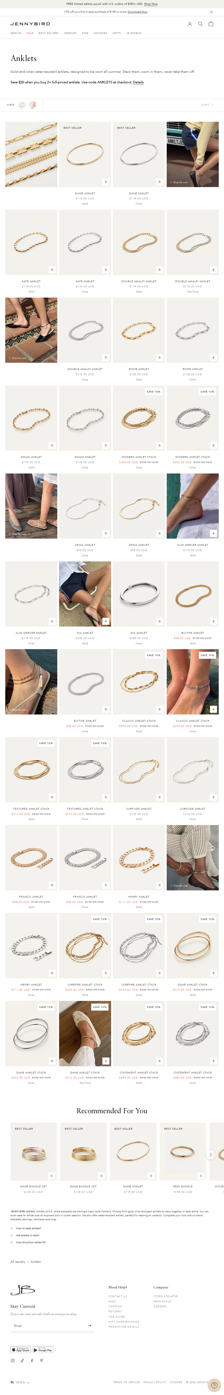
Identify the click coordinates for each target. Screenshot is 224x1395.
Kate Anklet (31, 281)
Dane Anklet (85, 193)
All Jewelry (17, 1262)
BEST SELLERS (49, 33)
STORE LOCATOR (166, 1296)
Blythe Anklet (193, 633)
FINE (85, 33)
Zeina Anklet (85, 545)
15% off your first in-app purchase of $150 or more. (105, 12)
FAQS (112, 1301)
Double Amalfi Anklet (139, 281)
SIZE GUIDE (116, 1316)
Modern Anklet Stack (139, 457)
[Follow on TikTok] (22, 1360)
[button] (89, 1326)
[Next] (210, 1154)
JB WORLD (133, 33)
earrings (27, 1219)
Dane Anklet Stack (193, 984)
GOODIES (100, 33)
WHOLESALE (163, 1301)
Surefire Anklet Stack (85, 984)
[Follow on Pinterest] (41, 1360)
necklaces (39, 1219)
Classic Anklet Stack (139, 721)
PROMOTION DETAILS (124, 1327)
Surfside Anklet (139, 809)
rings (53, 1219)
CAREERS (160, 1306)
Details (138, 82)
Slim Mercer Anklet (192, 545)
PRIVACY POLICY (155, 1382)
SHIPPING (115, 1306)
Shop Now (151, 4)
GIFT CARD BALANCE (124, 1322)
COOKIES (176, 1382)
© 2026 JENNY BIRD (200, 1382)
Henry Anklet (139, 896)
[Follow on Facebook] (32, 1360)
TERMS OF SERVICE (126, 1382)
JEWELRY (70, 33)
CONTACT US (118, 1296)
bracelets (15, 1219)
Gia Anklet (85, 633)
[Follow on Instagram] (12, 1360)
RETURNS (115, 1311)
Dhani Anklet (31, 457)
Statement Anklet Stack (139, 1072)
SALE (29, 33)
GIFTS (117, 33)
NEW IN (15, 33)
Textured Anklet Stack (31, 809)
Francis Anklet (31, 896)
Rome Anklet (139, 369)
